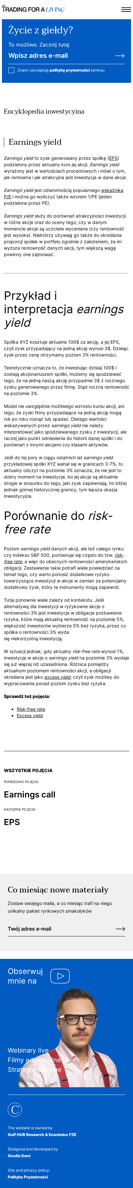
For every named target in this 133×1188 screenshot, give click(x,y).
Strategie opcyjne (35, 1069)
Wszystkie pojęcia (28, 770)
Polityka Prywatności (28, 1177)
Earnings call (30, 794)
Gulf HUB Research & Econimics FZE (42, 1134)
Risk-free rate (31, 709)
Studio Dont (19, 1155)
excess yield (57, 677)
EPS (113, 158)
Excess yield (30, 715)
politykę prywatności (70, 70)
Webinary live (28, 1050)
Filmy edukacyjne (34, 1060)
